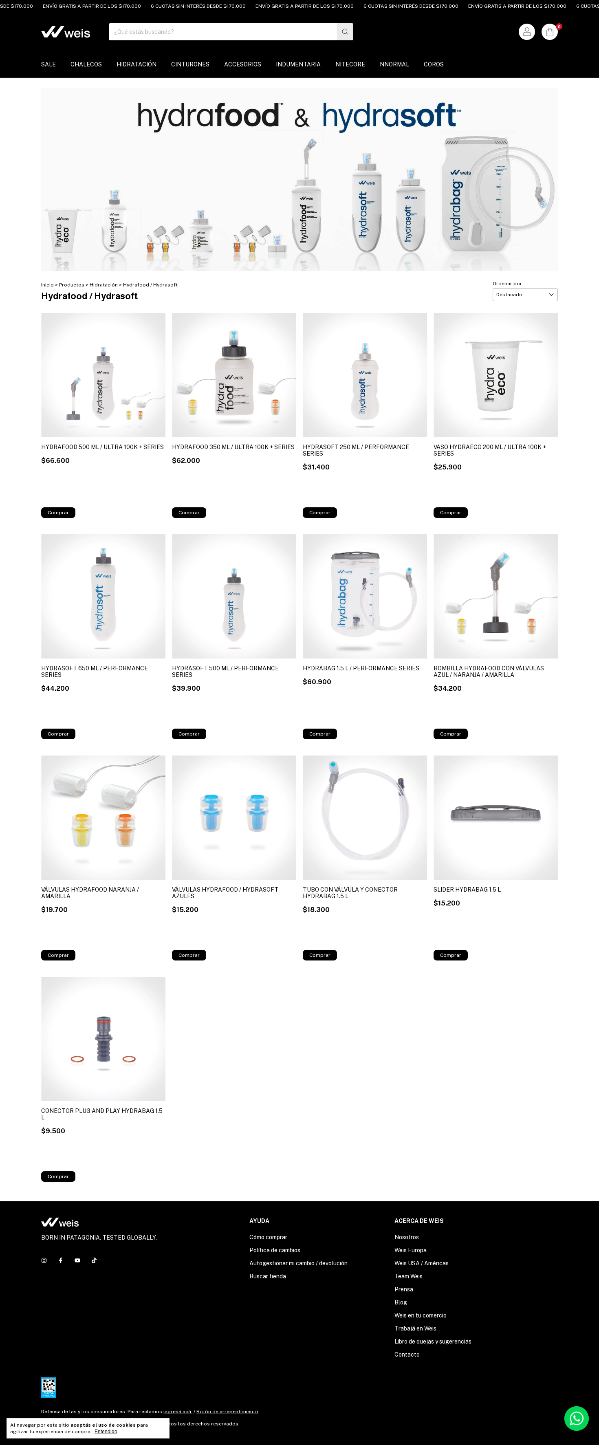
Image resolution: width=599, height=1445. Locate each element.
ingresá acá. (177, 1411)
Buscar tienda (267, 1276)
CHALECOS (86, 64)
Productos (71, 285)
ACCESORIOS (242, 64)
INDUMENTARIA (298, 64)
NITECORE (350, 64)
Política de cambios (274, 1250)
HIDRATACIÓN (136, 64)
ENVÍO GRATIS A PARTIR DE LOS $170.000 (71, 6)
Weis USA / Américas (421, 1263)
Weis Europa (410, 1250)
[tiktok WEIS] (94, 1260)
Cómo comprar (268, 1237)
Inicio (47, 285)
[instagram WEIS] (44, 1260)
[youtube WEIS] (77, 1260)
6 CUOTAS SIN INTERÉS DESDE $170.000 (177, 6)
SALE (48, 64)
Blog (400, 1302)
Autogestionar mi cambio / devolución (298, 1263)
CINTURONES (190, 64)
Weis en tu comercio (420, 1315)
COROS (434, 64)
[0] (550, 32)
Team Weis (408, 1276)
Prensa (403, 1289)
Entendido (106, 1431)
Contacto (407, 1354)
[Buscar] (345, 31)
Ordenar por (507, 283)
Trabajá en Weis (415, 1328)
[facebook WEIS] (61, 1260)
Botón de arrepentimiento (227, 1411)
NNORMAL (394, 64)
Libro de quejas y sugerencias (432, 1341)
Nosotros (406, 1237)
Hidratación (104, 285)
